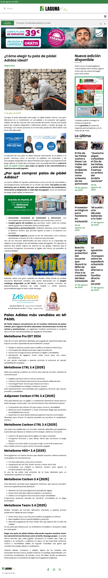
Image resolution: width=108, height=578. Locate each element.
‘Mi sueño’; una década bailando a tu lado (97, 213)
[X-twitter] (59, 569)
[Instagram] (54, 569)
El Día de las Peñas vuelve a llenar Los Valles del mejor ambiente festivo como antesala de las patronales (81, 168)
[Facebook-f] (48, 569)
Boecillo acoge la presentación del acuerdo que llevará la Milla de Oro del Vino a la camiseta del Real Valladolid (83, 264)
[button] (105, 16)
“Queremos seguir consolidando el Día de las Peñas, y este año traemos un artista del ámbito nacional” (99, 167)
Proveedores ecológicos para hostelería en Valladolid (82, 214)
